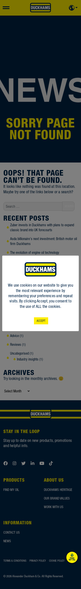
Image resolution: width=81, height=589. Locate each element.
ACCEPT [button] (41, 321)
